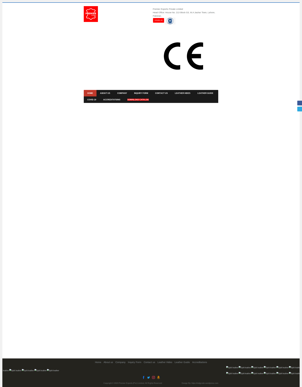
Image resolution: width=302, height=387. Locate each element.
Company (120, 362)
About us (108, 362)
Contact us (149, 362)
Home (98, 362)
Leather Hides (164, 362)
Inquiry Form (134, 362)
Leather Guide (182, 362)
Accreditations (199, 362)
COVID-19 (158, 20)
